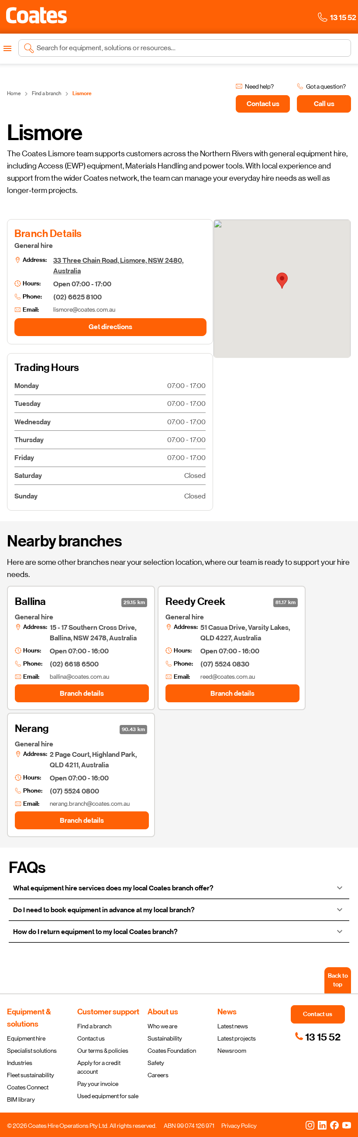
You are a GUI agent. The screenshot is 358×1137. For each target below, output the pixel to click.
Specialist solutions (32, 1050)
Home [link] (14, 93)
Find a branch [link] (46, 93)
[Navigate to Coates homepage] (36, 17)
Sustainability (165, 1038)
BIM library (21, 1099)
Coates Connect (27, 1087)
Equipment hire (26, 1038)
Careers (158, 1075)
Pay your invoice (97, 1083)
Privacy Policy (239, 1125)
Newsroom (231, 1050)
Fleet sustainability (30, 1075)
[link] (318, 1037)
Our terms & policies (102, 1050)
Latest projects (236, 1038)
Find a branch (94, 1026)
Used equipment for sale (107, 1095)
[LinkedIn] (322, 1125)
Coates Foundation (172, 1050)
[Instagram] (310, 1125)
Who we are (162, 1026)
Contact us (91, 1038)
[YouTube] (346, 1125)
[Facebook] (334, 1125)
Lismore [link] (82, 93)
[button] (36, 15)
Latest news (232, 1026)
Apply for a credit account (98, 1067)
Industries (19, 1062)
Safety (156, 1062)
